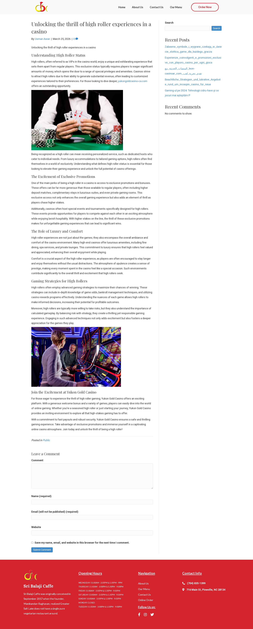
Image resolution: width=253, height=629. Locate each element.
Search (169, 22)
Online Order (145, 600)
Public (46, 440)
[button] (205, 7)
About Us (137, 7)
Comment (37, 460)
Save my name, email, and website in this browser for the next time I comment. (82, 542)
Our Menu (176, 7)
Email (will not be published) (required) (54, 511)
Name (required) (41, 496)
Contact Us (156, 7)
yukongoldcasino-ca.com (132, 81)
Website (36, 527)
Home (121, 7)
